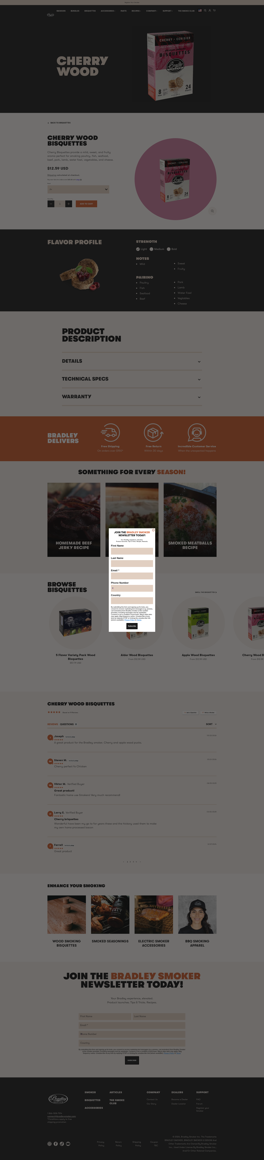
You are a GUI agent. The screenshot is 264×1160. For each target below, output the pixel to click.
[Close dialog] (153, 530)
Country (115, 595)
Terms (139, 620)
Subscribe (132, 626)
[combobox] (115, 588)
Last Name (117, 558)
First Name (117, 545)
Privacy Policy (129, 620)
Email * (115, 570)
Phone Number (120, 582)
